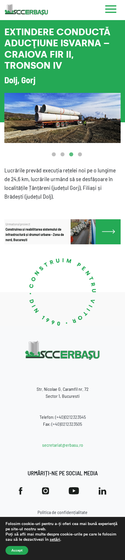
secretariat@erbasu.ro (62, 445)
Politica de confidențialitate (63, 512)
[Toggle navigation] (110, 10)
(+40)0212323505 (66, 424)
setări (55, 539)
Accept (16, 550)
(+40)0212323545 (70, 417)
